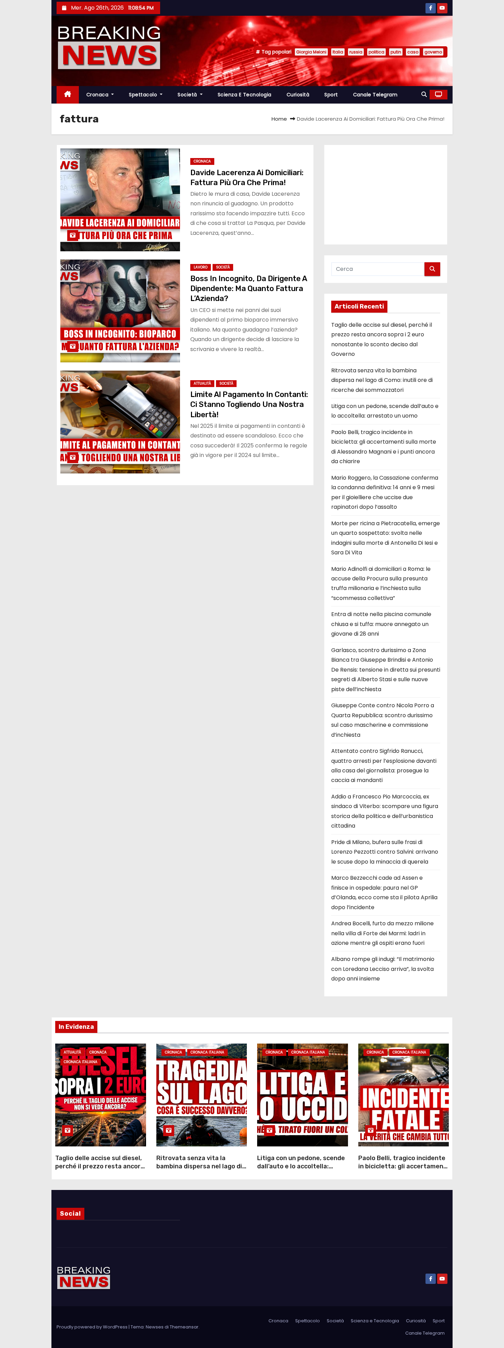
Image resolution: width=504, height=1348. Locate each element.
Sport (331, 94)
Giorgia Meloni (311, 52)
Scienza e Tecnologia (245, 94)
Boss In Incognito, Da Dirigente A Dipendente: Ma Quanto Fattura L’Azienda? (248, 288)
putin (396, 52)
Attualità (202, 383)
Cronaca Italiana (80, 1061)
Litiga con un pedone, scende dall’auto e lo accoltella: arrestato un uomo (301, 1166)
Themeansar (184, 1327)
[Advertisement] (385, 195)
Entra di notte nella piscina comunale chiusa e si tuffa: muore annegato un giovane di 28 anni (381, 624)
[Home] (68, 95)
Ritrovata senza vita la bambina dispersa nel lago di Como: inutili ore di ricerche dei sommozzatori (382, 380)
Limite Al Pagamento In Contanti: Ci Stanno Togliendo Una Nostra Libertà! (249, 404)
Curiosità (298, 94)
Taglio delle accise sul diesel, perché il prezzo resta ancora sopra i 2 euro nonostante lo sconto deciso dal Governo (99, 1170)
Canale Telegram (375, 94)
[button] (424, 94)
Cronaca (98, 94)
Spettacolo (144, 94)
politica (376, 52)
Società (188, 94)
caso (412, 52)
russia (355, 52)
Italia (338, 52)
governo (433, 52)
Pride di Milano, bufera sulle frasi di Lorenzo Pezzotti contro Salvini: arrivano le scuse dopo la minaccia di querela (384, 852)
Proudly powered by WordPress (93, 1327)
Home (279, 118)
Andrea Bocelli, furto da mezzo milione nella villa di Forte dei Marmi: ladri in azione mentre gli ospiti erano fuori (382, 933)
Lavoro (200, 267)
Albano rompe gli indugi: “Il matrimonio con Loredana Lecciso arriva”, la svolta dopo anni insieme (382, 969)
